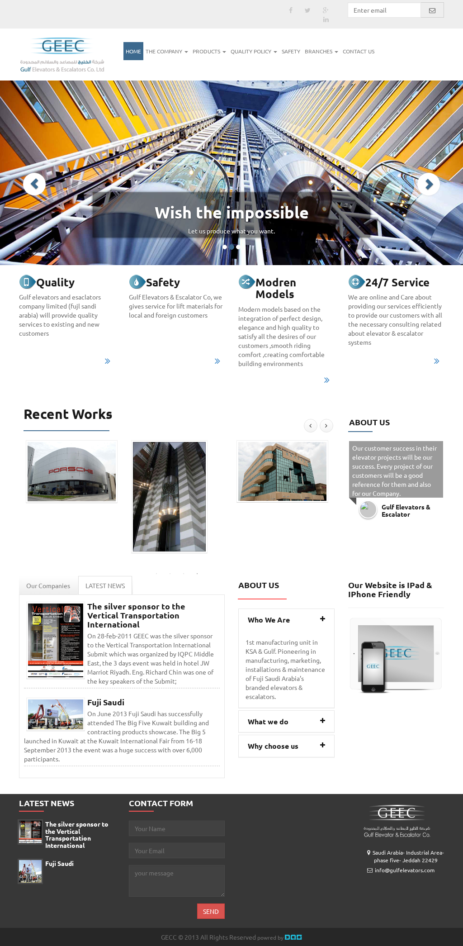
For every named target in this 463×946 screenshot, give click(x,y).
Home (133, 51)
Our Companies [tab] (48, 585)
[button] (34, 184)
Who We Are (269, 619)
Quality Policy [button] (252, 51)
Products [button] (207, 51)
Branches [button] (319, 51)
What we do (268, 721)
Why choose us (273, 746)
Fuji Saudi (105, 702)
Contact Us (358, 51)
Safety (291, 51)
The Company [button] (165, 51)
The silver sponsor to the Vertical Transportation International (136, 615)
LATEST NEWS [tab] (105, 585)
